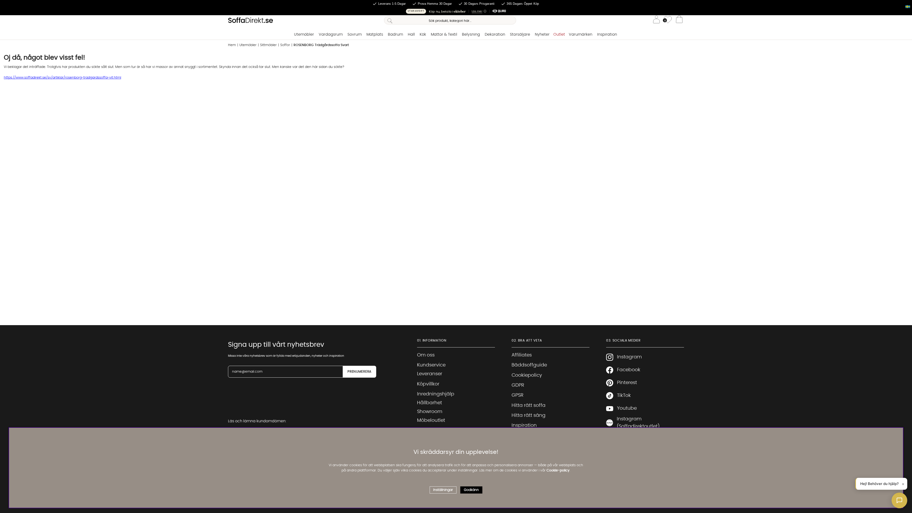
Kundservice (431, 365)
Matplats (374, 34)
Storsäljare (520, 34)
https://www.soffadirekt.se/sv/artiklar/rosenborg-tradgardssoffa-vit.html (62, 77)
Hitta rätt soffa (529, 405)
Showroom (429, 411)
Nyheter (542, 34)
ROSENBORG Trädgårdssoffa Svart (321, 45)
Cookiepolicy (527, 375)
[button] (456, 11)
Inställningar (443, 490)
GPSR (517, 395)
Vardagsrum (331, 34)
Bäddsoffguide (529, 365)
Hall (411, 34)
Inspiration (607, 34)
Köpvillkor (428, 384)
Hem (232, 45)
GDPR (518, 385)
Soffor (285, 45)
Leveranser (429, 373)
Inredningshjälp (435, 394)
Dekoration (495, 34)
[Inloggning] (656, 20)
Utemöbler (304, 34)
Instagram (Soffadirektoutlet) (638, 423)
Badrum (395, 34)
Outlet (559, 34)
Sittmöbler (268, 45)
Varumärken (580, 34)
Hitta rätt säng (529, 415)
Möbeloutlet (431, 420)
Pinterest (627, 382)
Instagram (629, 357)
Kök (423, 34)
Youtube (627, 408)
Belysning (471, 34)
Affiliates (522, 355)
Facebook (628, 369)
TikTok (624, 395)
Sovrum (354, 34)
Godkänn (471, 490)
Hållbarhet (429, 402)
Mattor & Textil (444, 34)
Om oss (426, 355)
